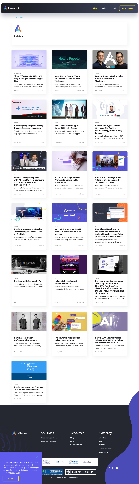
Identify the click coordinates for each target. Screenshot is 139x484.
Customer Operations (49, 438)
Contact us (103, 445)
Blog (95, 8)
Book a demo (127, 8)
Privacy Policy (104, 452)
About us (102, 438)
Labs (104, 8)
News (101, 441)
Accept (11, 478)
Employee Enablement (49, 441)
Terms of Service (105, 449)
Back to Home (18, 17)
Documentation (76, 445)
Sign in (114, 8)
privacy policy (14, 473)
